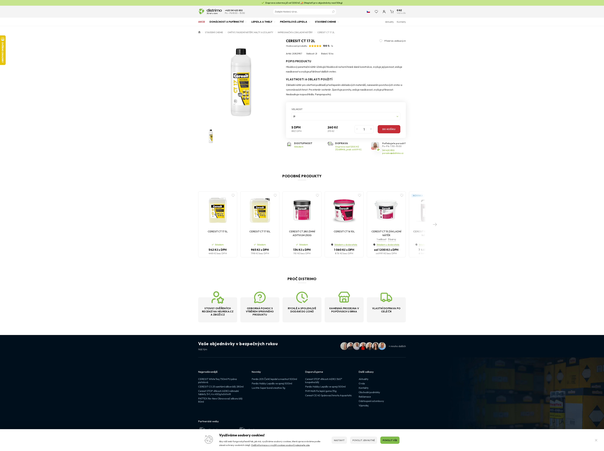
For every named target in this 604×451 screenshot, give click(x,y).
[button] (435, 224)
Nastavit (339, 440)
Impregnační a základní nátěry (295, 32)
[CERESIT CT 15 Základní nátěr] (386, 210)
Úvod (199, 32)
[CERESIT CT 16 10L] (344, 210)
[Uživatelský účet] (384, 12)
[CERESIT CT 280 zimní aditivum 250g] (302, 210)
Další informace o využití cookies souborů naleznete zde (280, 445)
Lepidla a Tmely (261, 21)
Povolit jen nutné (363, 440)
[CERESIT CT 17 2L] (240, 81)
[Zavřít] (596, 440)
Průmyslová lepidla (293, 21)
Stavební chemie (325, 21)
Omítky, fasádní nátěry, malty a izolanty (250, 32)
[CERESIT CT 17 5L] (218, 210)
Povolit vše (390, 440)
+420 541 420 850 (234, 10)
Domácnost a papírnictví (227, 21)
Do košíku (389, 129)
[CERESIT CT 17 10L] (260, 210)
